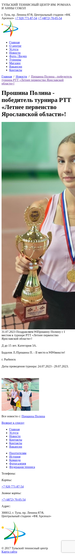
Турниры (15, 59)
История (14, 456)
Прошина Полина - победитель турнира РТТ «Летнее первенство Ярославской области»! (37, 80)
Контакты (15, 70)
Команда (15, 460)
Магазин (15, 63)
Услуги (13, 49)
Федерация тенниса (22, 467)
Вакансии (15, 66)
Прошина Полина (33, 416)
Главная (14, 42)
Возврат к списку (13, 422)
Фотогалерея (17, 463)
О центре (15, 45)
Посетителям (17, 453)
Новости (15, 52)
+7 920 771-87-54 (26, 18)
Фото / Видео (18, 56)
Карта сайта (9, 551)
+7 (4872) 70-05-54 (50, 18)
